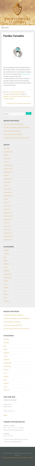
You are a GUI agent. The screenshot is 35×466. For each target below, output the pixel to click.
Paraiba (14, 96)
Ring (29, 96)
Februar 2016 (7, 226)
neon (10, 96)
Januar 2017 (7, 209)
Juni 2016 (6, 223)
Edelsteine (22, 92)
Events (5, 267)
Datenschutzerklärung (14, 458)
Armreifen (6, 254)
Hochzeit (6, 281)
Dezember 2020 (8, 169)
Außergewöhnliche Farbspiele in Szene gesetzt (18, 103)
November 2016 (8, 216)
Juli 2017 (6, 199)
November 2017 (8, 192)
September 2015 (8, 236)
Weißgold (11, 98)
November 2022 (8, 165)
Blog (17, 92)
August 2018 (7, 182)
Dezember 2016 (8, 213)
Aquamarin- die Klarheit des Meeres (13, 124)
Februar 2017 (7, 206)
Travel (5, 298)
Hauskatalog (7, 277)
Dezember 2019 (8, 172)
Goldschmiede (14, 94)
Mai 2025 (6, 155)
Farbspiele (6, 94)
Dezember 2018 (8, 179)
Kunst (5, 284)
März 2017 (7, 202)
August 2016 (7, 219)
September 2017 (8, 196)
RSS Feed (24, 458)
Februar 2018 (7, 189)
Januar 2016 (7, 229)
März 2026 (7, 148)
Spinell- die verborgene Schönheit (13, 134)
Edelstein (5, 96)
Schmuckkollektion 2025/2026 (12, 131)
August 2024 (7, 158)
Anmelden (30, 458)
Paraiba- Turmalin (22, 96)
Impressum (5, 458)
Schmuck (6, 294)
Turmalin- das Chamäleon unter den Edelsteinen (17, 127)
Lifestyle (6, 287)
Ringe (19, 94)
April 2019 (6, 175)
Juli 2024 (6, 162)
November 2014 (8, 240)
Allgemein (13, 92)
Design (5, 260)
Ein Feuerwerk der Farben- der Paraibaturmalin (16, 138)
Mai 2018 (6, 185)
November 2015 (8, 233)
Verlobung (6, 301)
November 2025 (8, 152)
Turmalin (5, 98)
